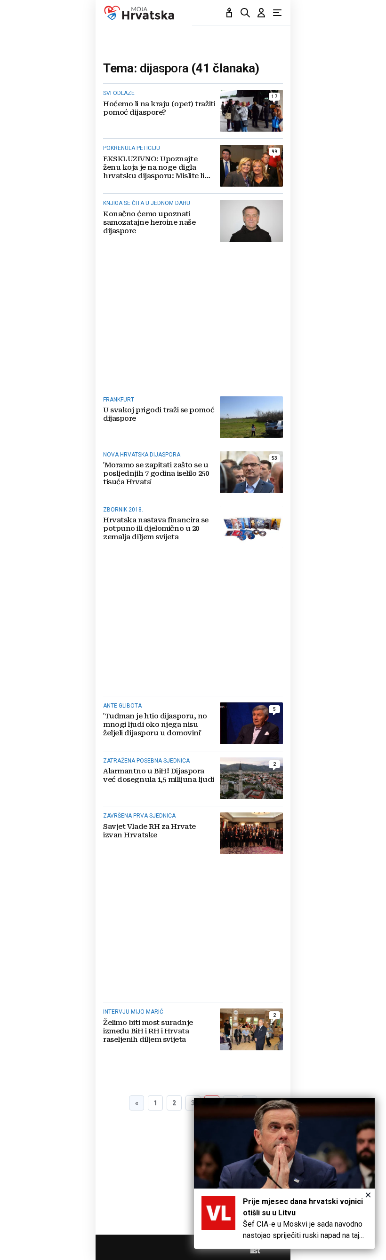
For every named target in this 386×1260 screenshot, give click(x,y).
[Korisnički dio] (261, 12)
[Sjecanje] (229, 12)
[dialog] (284, 1173)
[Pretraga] (245, 12)
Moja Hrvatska (139, 12)
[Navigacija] (277, 12)
